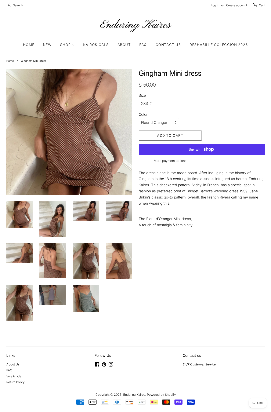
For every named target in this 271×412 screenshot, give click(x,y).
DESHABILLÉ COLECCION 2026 (218, 45)
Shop (66, 45)
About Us (12, 364)
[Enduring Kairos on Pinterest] (104, 365)
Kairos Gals (96, 45)
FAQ (143, 45)
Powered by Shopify (161, 394)
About (124, 45)
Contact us (168, 45)
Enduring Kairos (134, 394)
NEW (47, 45)
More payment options (170, 161)
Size (142, 95)
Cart (262, 5)
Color (143, 114)
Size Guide (13, 376)
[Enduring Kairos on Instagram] (110, 365)
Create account (236, 5)
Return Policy (15, 382)
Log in (215, 5)
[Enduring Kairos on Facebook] (97, 365)
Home (28, 45)
